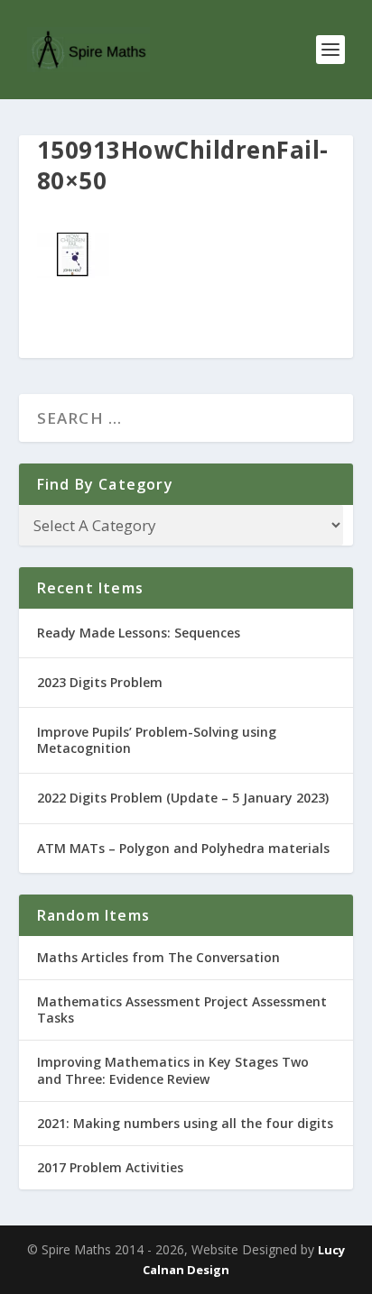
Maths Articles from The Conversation (158, 957)
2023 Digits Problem (100, 682)
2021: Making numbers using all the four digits (185, 1123)
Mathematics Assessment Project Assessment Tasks (182, 1009)
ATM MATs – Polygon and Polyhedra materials (183, 848)
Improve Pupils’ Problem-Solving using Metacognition (156, 740)
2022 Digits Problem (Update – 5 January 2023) (183, 797)
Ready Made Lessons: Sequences (138, 632)
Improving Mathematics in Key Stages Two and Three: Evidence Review (173, 1070)
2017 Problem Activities (110, 1167)
